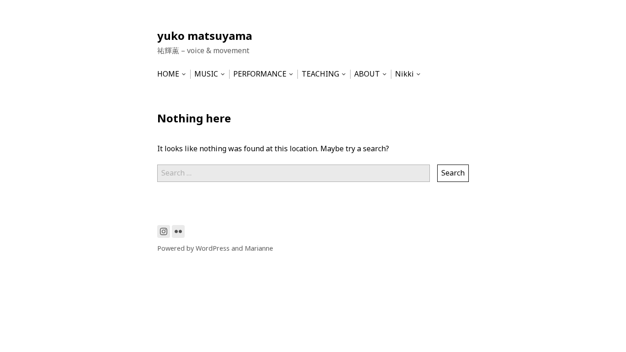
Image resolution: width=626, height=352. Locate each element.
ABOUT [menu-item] (367, 74)
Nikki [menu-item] (404, 74)
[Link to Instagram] (163, 231)
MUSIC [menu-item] (206, 74)
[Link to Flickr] (178, 231)
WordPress (213, 248)
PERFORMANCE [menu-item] (259, 74)
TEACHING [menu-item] (320, 74)
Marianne (259, 248)
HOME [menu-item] (168, 74)
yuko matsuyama (204, 35)
